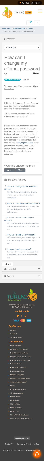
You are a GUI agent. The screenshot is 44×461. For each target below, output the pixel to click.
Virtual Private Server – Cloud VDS (21, 418)
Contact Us (13, 334)
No (21, 170)
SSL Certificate (15, 404)
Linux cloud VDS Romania (18, 367)
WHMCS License (15, 408)
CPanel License (15, 397)
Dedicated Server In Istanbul (19, 349)
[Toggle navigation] (40, 11)
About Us (13, 330)
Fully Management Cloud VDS (20, 360)
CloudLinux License (16, 393)
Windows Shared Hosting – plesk (20, 356)
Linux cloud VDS (15, 364)
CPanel (30, 28)
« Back (7, 264)
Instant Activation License (18, 389)
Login (28, 12)
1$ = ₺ (35, 3)
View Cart (25, 3)
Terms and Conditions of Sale (28, 444)
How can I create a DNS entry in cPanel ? (21, 223)
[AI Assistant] (36, 453)
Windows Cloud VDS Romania (20, 378)
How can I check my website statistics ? (23, 208)
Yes (10, 170)
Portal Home (6, 28)
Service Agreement (16, 337)
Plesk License (14, 400)
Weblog (12, 386)
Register (19, 12)
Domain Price (14, 411)
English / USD (23, 438)
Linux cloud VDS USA (17, 371)
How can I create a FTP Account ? (23, 239)
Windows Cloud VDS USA (18, 382)
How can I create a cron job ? (22, 253)
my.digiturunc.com (25, 143)
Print (37, 73)
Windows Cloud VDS (17, 375)
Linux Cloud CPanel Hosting (19, 353)
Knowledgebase (19, 28)
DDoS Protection (15, 345)
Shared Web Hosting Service (19, 415)
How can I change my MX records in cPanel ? (20, 192)
